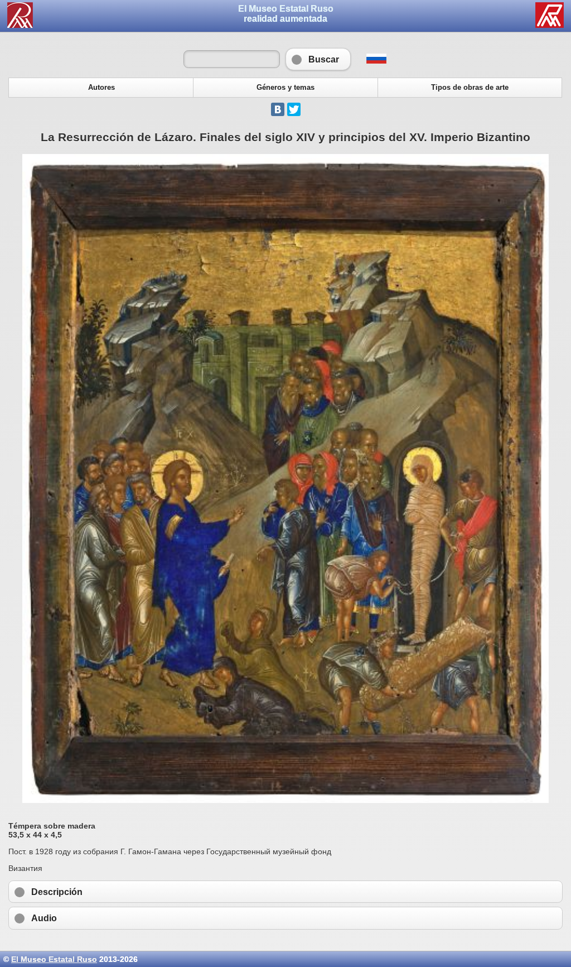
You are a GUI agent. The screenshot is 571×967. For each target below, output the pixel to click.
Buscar (318, 59)
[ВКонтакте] (277, 109)
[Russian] (376, 60)
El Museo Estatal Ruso (54, 959)
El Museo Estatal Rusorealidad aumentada (285, 13)
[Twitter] (294, 109)
